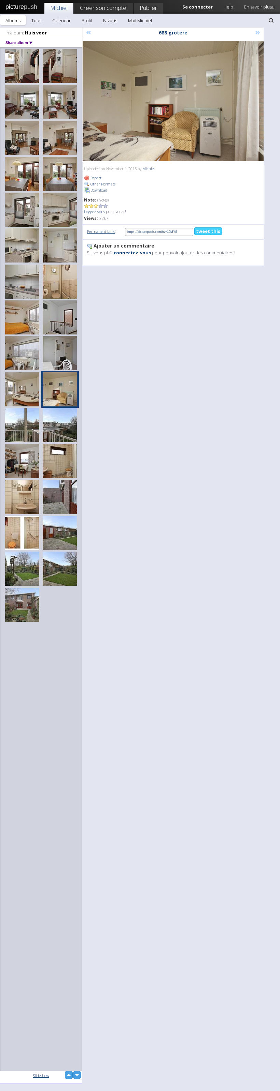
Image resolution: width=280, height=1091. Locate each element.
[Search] (271, 20)
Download (98, 190)
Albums (12, 20)
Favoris (110, 20)
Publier (148, 8)
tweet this (208, 231)
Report (95, 177)
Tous (36, 20)
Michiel (59, 8)
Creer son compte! (103, 8)
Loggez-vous (94, 211)
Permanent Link (101, 231)
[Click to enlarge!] (173, 101)
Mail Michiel (140, 20)
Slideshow (41, 1075)
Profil (87, 20)
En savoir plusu (259, 7)
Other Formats (102, 183)
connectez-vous (132, 253)
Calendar (61, 20)
